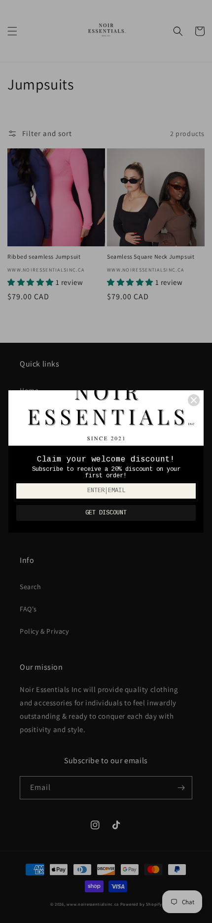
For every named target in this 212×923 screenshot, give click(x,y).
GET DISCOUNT (106, 512)
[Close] (194, 400)
